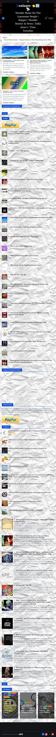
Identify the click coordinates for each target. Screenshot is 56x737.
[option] (10, 705)
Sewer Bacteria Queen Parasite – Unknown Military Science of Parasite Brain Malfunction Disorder (41, 62)
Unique (9, 704)
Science (23, 708)
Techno (13, 702)
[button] (51, 690)
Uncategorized (43, 704)
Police (49, 698)
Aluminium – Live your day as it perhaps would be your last (13, 91)
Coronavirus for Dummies (27, 711)
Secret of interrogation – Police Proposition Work (45, 709)
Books (23, 702)
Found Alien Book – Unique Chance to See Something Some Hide (27, 40)
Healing (23, 704)
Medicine (28, 704)
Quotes (50, 700)
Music (5, 702)
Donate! (51, 18)
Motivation (24, 706)
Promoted (9, 702)
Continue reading (8, 72)
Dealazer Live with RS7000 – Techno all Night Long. (9, 709)
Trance (5, 704)
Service (45, 702)
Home (5, 37)
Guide (26, 702)
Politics (41, 700)
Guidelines (31, 702)
